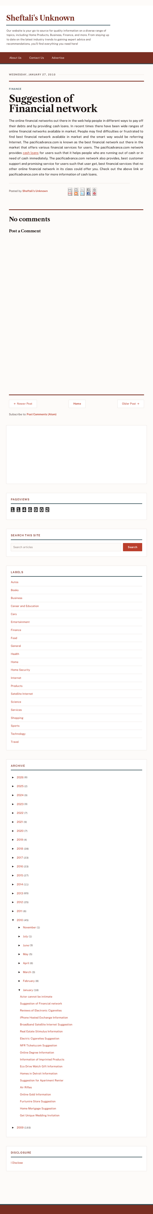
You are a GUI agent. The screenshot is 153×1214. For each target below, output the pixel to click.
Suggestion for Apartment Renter (41, 1080)
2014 (20, 884)
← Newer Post (23, 403)
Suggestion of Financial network (41, 1003)
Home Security (20, 669)
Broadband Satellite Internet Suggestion (46, 1024)
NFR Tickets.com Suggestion (38, 1045)
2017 (20, 857)
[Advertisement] (76, 454)
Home (77, 403)
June (26, 945)
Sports (15, 725)
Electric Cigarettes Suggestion (39, 1038)
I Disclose (17, 1162)
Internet (16, 677)
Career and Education (25, 606)
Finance (15, 89)
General (16, 645)
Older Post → (131, 403)
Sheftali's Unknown (40, 18)
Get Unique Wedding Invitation (40, 1115)
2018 (20, 848)
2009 (20, 1127)
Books (14, 590)
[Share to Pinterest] (94, 192)
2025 (20, 786)
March (27, 972)
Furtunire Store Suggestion (38, 1101)
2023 (20, 804)
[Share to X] (82, 192)
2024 (20, 795)
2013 (20, 893)
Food (14, 638)
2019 (20, 839)
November (29, 927)
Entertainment (20, 621)
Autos (14, 582)
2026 (20, 777)
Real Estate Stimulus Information (41, 1031)
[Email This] (70, 192)
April (26, 963)
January (28, 990)
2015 (20, 875)
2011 (19, 911)
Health (15, 653)
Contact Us (36, 57)
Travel (15, 741)
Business (16, 598)
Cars (14, 614)
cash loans (31, 153)
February (29, 980)
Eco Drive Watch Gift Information (41, 1066)
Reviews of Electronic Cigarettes (41, 1010)
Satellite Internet (22, 693)
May (25, 954)
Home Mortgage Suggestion (38, 1108)
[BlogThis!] (76, 192)
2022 (20, 812)
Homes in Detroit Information (38, 1073)
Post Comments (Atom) (42, 414)
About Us (15, 57)
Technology (18, 733)
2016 (20, 866)
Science (16, 701)
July (25, 936)
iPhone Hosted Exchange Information (44, 1017)
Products (16, 685)
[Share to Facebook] (88, 192)
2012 (20, 902)
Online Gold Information (35, 1094)
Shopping (17, 717)
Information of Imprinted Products (42, 1059)
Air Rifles (26, 1087)
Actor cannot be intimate (36, 996)
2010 (20, 920)
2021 (20, 821)
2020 (20, 830)
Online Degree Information (37, 1052)
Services (16, 709)
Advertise (58, 57)
